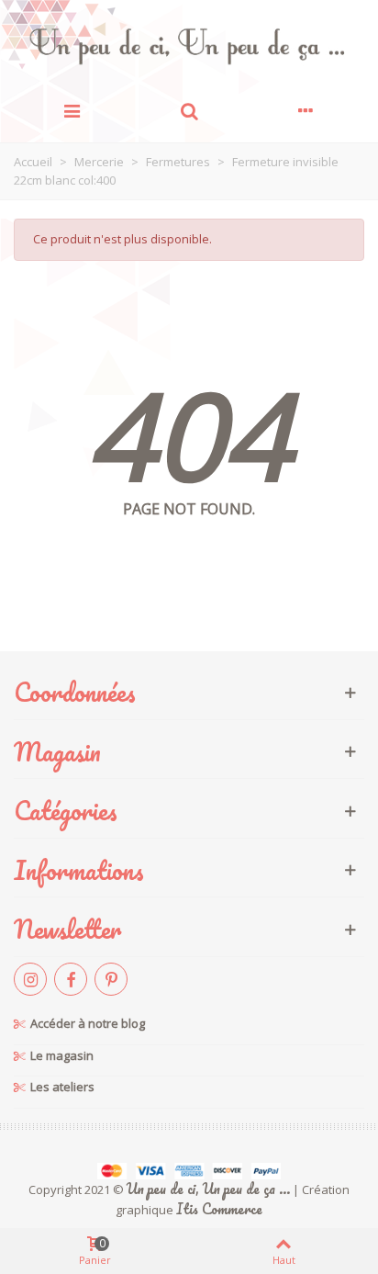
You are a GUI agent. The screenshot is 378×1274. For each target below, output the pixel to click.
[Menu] (72, 109)
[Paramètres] (306, 109)
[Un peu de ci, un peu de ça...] (189, 45)
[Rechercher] (188, 109)
